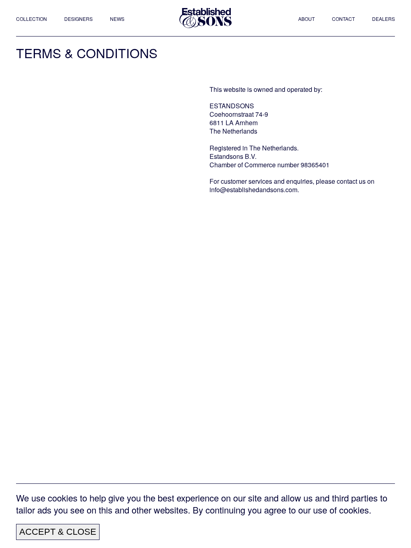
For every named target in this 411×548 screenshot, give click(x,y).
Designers (78, 19)
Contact (343, 19)
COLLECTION (31, 19)
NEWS (117, 19)
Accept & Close (57, 532)
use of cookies (341, 509)
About (306, 19)
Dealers (383, 19)
